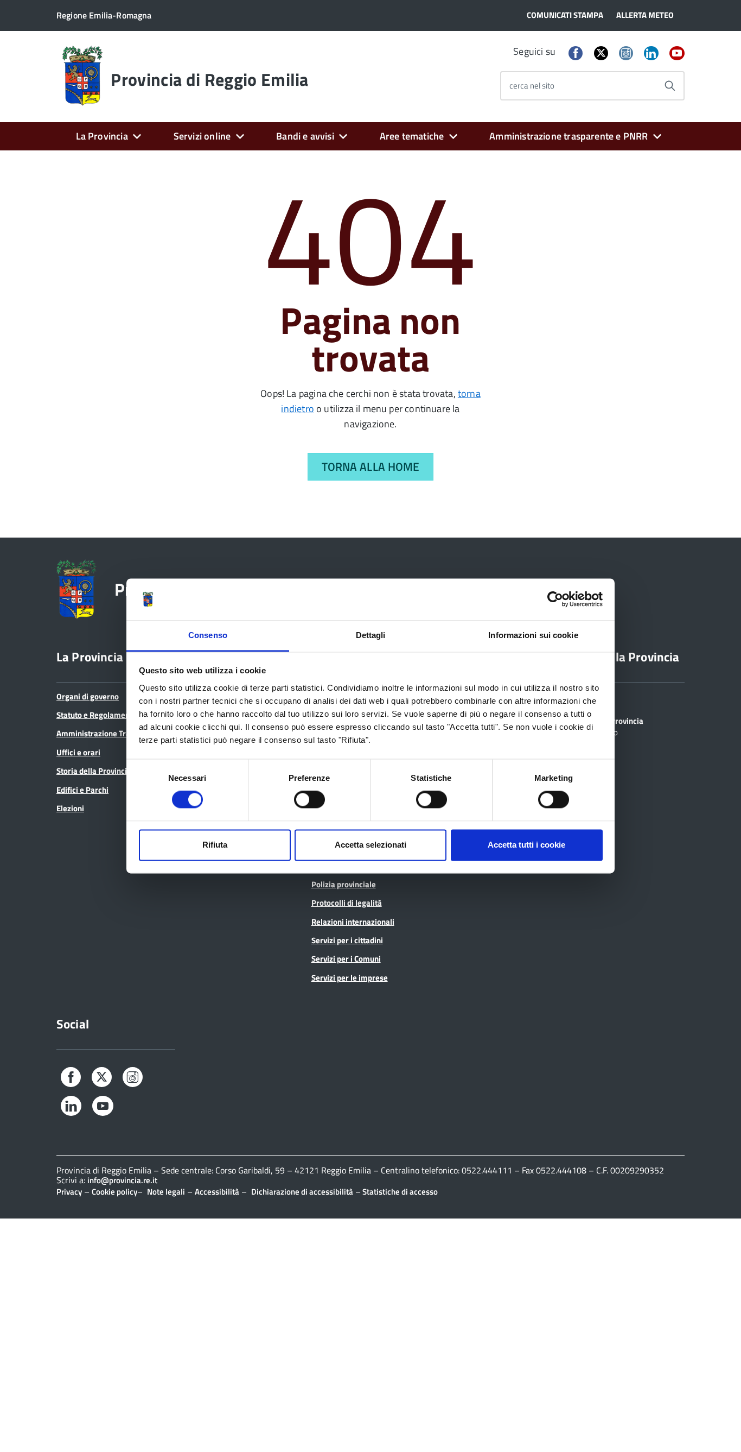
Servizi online (202, 136)
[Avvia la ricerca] (669, 85)
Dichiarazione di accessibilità (302, 1191)
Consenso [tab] (207, 635)
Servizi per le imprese (349, 977)
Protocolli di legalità (346, 903)
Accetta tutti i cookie (526, 844)
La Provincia (102, 136)
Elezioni (70, 808)
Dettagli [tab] (371, 635)
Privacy (69, 1191)
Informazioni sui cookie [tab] (533, 635)
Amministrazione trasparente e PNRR (568, 136)
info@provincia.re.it (122, 1180)
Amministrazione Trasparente (109, 733)
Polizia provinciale (343, 884)
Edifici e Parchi (82, 790)
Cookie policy (114, 1191)
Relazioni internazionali (352, 922)
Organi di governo (87, 696)
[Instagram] (626, 54)
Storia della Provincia (93, 771)
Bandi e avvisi (305, 136)
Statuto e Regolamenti (95, 715)
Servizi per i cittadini (347, 940)
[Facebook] (575, 54)
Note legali (166, 1191)
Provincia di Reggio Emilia (209, 79)
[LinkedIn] (651, 54)
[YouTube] (677, 54)
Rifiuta (214, 844)
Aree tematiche (412, 136)
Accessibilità (217, 1191)
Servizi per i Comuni (346, 958)
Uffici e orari (78, 752)
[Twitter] (601, 53)
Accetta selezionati (370, 844)
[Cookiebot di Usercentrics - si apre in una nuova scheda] (555, 599)
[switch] (309, 800)
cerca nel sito (531, 85)
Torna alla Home (371, 466)
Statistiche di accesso (399, 1191)
